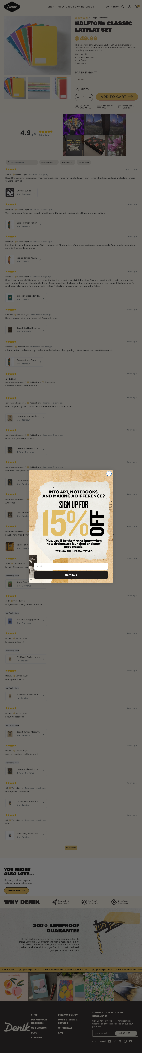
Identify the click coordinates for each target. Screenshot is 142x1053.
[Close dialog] (109, 473)
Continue (71, 575)
